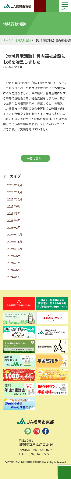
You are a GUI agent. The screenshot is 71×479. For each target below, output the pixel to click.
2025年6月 (13, 206)
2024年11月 (14, 242)
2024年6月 (13, 270)
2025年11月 (14, 192)
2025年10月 (14, 199)
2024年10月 (14, 249)
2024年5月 (13, 277)
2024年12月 (14, 235)
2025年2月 (13, 227)
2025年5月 (13, 213)
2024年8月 (13, 256)
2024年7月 (13, 263)
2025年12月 (14, 185)
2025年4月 (13, 220)
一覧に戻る (34, 158)
